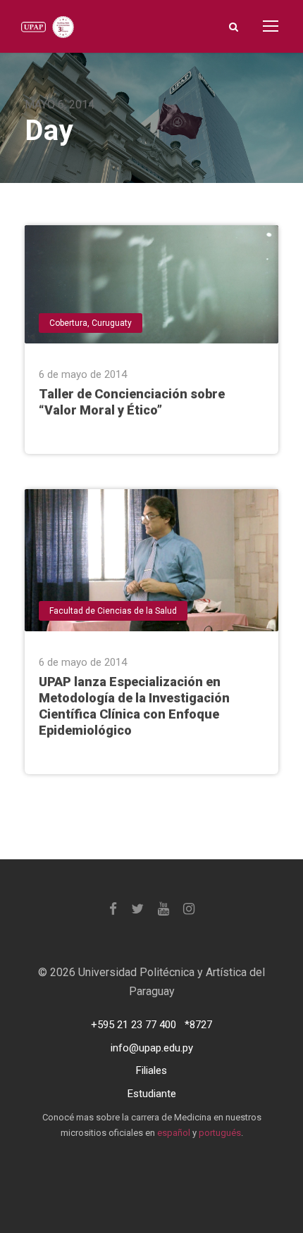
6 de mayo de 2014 (83, 374)
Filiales (151, 1070)
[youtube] (163, 909)
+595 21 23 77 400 (133, 1024)
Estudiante (152, 1093)
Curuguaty (112, 323)
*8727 (198, 1024)
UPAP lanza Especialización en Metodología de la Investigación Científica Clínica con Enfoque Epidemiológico (134, 705)
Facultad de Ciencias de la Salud (113, 611)
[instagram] (188, 909)
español (173, 1132)
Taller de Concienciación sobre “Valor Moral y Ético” (132, 401)
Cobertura (68, 323)
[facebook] (113, 909)
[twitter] (137, 909)
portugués (220, 1132)
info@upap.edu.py (152, 1048)
